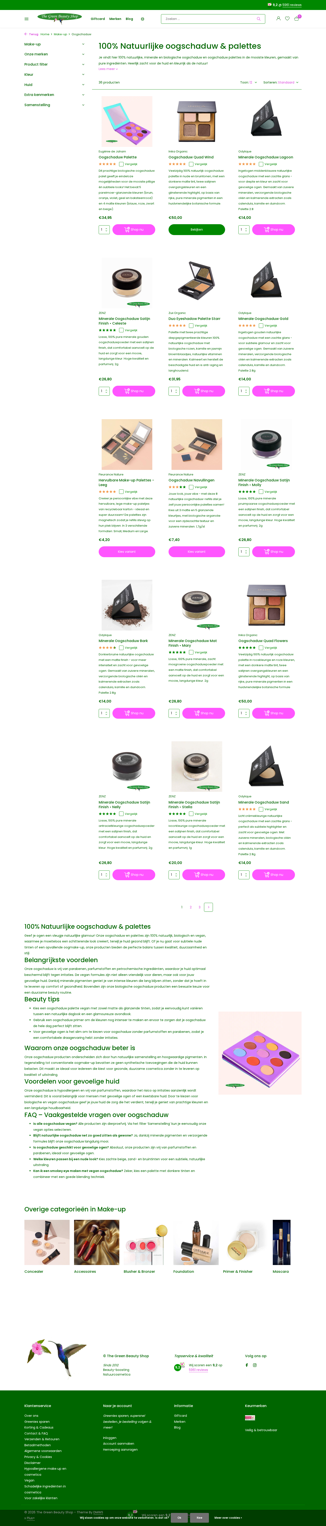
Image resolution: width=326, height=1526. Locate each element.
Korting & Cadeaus (38, 1427)
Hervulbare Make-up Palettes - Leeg (126, 482)
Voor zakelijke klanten (40, 1498)
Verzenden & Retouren (41, 1439)
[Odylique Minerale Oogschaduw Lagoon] (266, 121)
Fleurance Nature (111, 474)
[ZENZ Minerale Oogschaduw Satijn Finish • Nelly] (127, 766)
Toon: (244, 82)
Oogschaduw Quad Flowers (263, 641)
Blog (129, 19)
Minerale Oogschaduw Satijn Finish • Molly (264, 482)
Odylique (244, 151)
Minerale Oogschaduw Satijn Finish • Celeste (124, 321)
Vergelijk (131, 164)
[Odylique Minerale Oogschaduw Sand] (266, 766)
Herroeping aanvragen (120, 1449)
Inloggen (109, 1438)
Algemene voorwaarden (43, 1451)
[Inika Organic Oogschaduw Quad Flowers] (266, 605)
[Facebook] (247, 1365)
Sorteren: (270, 82)
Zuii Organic (177, 313)
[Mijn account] (278, 19)
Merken (115, 19)
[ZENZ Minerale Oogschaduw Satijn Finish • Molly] (266, 444)
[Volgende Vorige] (208, 907)
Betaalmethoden (37, 1445)
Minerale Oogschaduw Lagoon (265, 157)
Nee (199, 1518)
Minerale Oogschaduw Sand (263, 802)
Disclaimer (32, 1463)
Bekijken (197, 229)
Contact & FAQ (36, 1433)
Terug (33, 34)
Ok (179, 1518)
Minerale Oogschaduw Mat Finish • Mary (193, 643)
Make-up (60, 34)
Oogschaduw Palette (118, 157)
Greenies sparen (37, 1421)
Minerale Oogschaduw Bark (123, 641)
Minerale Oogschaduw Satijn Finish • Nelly (124, 805)
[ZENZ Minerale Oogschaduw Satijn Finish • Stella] (197, 766)
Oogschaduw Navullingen (191, 480)
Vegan (29, 1480)
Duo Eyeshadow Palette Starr (194, 319)
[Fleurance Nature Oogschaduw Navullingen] (197, 444)
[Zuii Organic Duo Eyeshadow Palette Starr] (197, 283)
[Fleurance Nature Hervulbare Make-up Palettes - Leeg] (127, 444)
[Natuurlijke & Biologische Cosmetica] (59, 19)
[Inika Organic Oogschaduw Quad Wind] (197, 121)
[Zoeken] (258, 19)
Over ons (31, 1415)
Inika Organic (178, 151)
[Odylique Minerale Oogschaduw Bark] (127, 605)
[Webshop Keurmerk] (250, 1418)
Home (45, 34)
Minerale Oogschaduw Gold (263, 319)
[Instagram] (255, 1365)
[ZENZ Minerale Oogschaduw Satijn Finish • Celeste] (127, 283)
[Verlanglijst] (287, 19)
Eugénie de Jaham (112, 151)
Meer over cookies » (228, 1518)
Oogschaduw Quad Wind (191, 157)
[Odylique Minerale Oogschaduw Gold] (266, 283)
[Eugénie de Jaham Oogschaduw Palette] (127, 121)
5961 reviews (292, 5)
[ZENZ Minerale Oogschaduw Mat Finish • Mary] (197, 605)
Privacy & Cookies (38, 1457)
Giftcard (98, 19)
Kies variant (127, 551)
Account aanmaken (118, 1443)
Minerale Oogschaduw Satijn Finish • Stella (194, 805)
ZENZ (102, 313)
